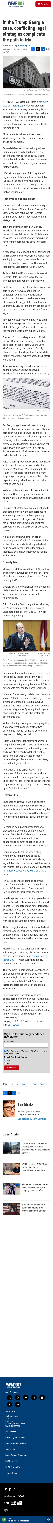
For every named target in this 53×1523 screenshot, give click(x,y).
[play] (4, 1519)
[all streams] (49, 1519)
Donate (44, 4)
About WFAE (10, 1432)
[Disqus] (26, 1269)
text (8, 1063)
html (8, 1060)
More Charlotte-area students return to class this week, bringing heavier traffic (36, 1187)
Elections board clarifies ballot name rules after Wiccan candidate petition (34, 1207)
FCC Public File (11, 1461)
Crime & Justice (18, 1084)
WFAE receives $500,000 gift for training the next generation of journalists (35, 1167)
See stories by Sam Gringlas (32, 1118)
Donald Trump (39, 1084)
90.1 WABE (13, 1024)
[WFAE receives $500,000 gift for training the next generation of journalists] (11, 1169)
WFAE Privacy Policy (13, 1467)
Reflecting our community (16, 1437)
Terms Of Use (11, 1473)
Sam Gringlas (24, 45)
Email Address (10, 1041)
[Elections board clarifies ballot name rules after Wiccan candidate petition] (11, 1209)
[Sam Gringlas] (9, 1108)
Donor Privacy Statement (16, 1455)
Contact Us (10, 1449)
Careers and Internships (15, 1443)
